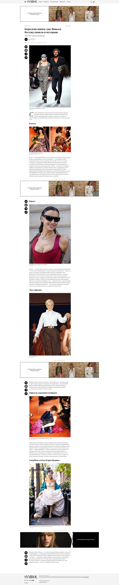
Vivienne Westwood (36, 42)
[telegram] (29, 580)
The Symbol (32, 1)
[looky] (33, 580)
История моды (29, 42)
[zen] (31, 580)
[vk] (27, 580)
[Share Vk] (26, 46)
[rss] (25, 580)
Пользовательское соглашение (44, 580)
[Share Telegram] (26, 54)
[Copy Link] (26, 57)
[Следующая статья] (60, 570)
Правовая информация (43, 582)
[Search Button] (91, 1)
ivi (46, 42)
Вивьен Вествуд (43, 42)
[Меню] (25, 1)
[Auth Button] (94, 1)
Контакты (26, 582)
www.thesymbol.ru (86, 577)
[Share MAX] (26, 50)
